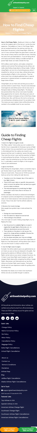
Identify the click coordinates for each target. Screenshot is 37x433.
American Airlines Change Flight (12, 407)
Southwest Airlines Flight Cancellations (15, 414)
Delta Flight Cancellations (10, 348)
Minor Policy (6, 338)
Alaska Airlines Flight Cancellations (13, 382)
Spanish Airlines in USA (9, 404)
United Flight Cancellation (10, 351)
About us (5, 358)
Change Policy (7, 327)
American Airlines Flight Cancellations (14, 417)
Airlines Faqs (5, 371)
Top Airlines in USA (8, 400)
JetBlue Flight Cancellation (10, 378)
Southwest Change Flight (10, 411)
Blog (2, 375)
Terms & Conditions (9, 365)
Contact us (6, 361)
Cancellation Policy (8, 341)
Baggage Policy (7, 344)
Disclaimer (5, 368)
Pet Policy (5, 334)
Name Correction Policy (10, 331)
